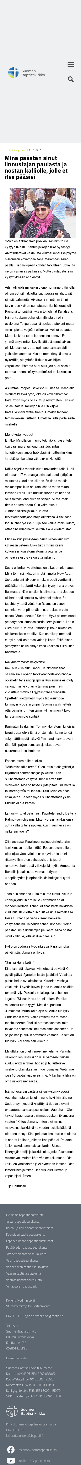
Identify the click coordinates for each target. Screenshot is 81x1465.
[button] (70, 64)
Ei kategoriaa (17, 150)
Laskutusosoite (16, 1358)
